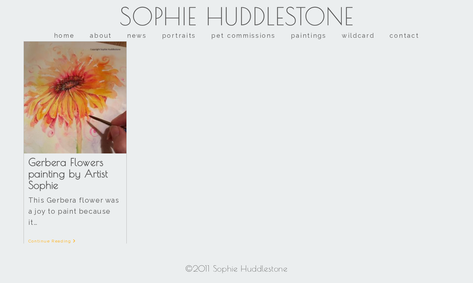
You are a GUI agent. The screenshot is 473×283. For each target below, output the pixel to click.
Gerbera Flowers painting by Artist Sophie (68, 173)
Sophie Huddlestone (236, 16)
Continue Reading (52, 241)
